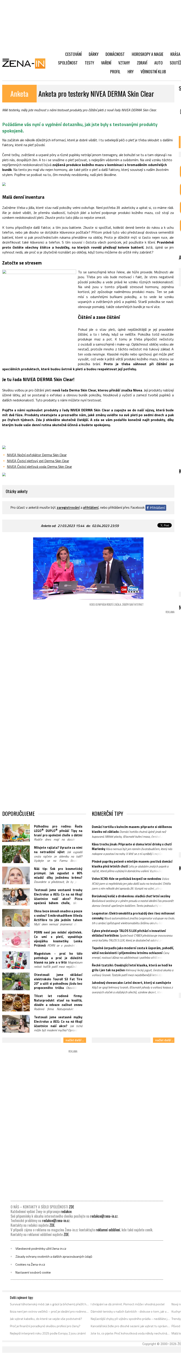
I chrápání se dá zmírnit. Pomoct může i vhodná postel (127, 1304)
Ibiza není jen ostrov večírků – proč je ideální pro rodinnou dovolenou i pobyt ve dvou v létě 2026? (49, 1311)
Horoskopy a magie (147, 54)
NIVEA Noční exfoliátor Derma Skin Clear (37, 454)
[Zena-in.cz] (26, 63)
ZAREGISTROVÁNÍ (68, 507)
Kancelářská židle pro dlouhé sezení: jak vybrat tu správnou (130, 1326)
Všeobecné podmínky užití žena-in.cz (40, 1248)
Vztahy (124, 63)
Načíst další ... (75, 1040)
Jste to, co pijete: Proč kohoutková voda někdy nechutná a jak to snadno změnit (130, 1333)
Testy (89, 63)
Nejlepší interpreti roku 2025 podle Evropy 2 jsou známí (48, 1333)
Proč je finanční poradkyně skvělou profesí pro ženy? (45, 1326)
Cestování (73, 54)
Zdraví (142, 63)
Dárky (93, 54)
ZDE (71, 1206)
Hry (131, 71)
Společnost (68, 63)
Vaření (106, 63)
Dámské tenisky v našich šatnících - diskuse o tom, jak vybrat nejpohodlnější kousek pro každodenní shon (130, 1311)
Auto (158, 63)
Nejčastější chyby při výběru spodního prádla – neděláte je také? (130, 1318)
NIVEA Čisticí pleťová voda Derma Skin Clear (39, 466)
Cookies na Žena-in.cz (30, 1264)
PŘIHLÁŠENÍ (90, 507)
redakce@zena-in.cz (104, 1216)
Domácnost (115, 54)
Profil (115, 71)
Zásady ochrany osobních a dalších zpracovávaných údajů (53, 1256)
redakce (66, 1211)
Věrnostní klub (153, 71)
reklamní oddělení (108, 1229)
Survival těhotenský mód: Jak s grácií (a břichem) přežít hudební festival (49, 1304)
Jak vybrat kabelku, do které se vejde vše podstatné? (46, 1318)
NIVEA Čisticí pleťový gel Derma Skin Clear (38, 460)
